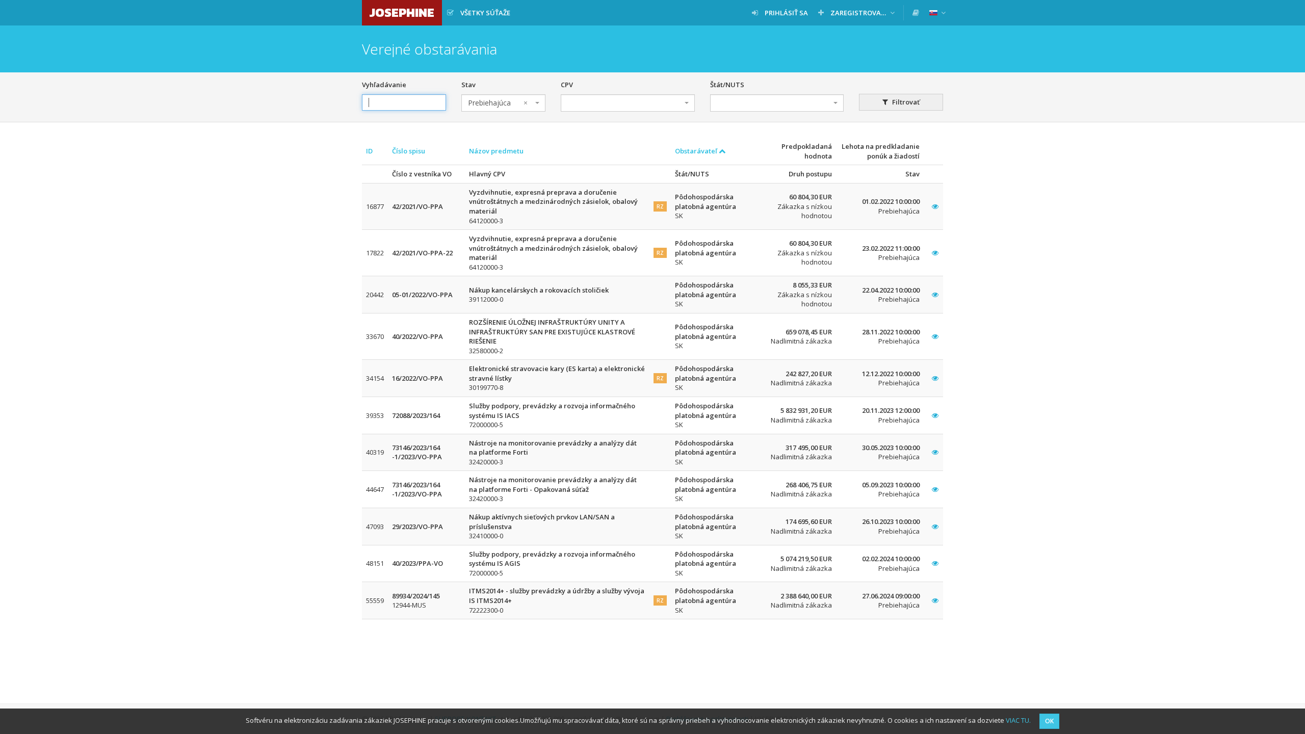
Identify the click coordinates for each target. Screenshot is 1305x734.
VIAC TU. (1018, 720)
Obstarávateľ (697, 150)
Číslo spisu (408, 150)
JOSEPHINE (402, 12)
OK (1049, 721)
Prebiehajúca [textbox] (498, 103)
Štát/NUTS (727, 84)
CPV (567, 84)
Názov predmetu (496, 150)
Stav (468, 84)
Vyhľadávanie (384, 84)
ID (369, 150)
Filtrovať (905, 102)
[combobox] (503, 103)
